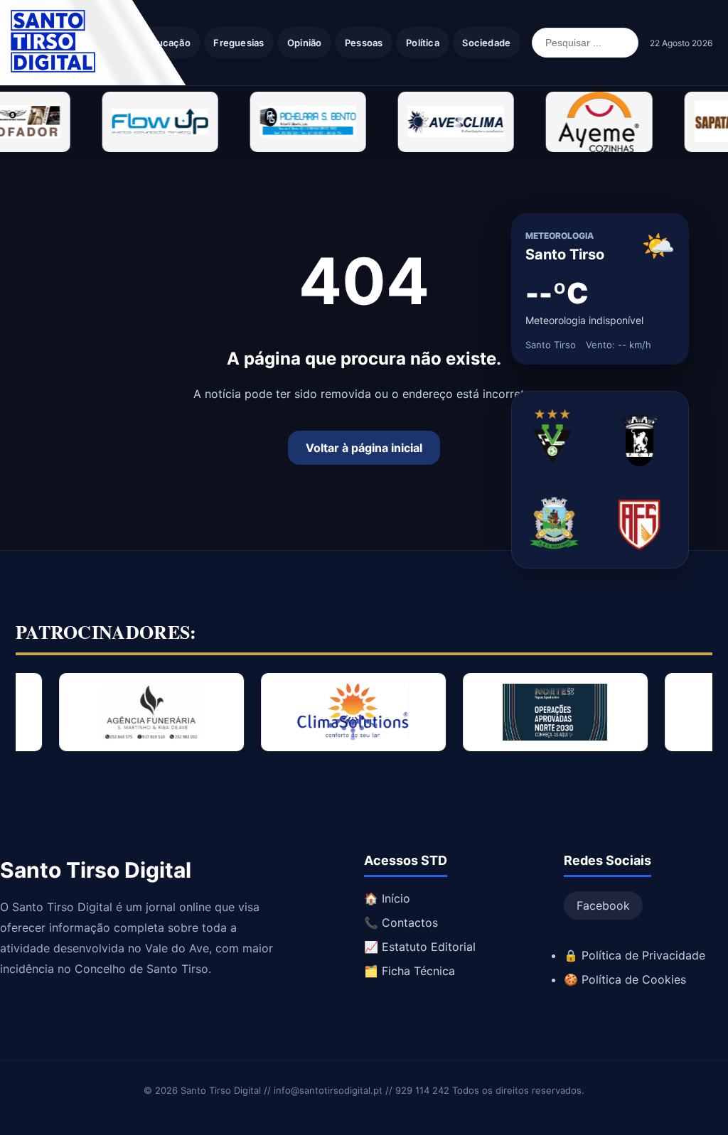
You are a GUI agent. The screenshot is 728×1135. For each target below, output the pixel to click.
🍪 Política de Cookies (625, 979)
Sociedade (486, 42)
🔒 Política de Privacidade (634, 955)
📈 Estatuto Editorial (420, 947)
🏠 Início (387, 898)
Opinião (304, 42)
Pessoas (363, 42)
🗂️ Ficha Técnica (409, 971)
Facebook (603, 905)
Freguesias (238, 42)
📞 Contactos (401, 922)
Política (422, 42)
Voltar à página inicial (364, 448)
